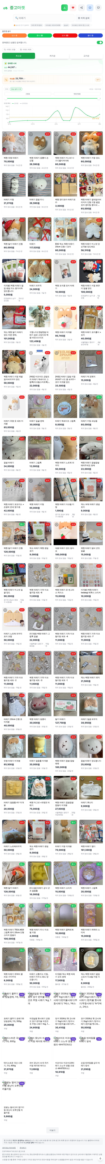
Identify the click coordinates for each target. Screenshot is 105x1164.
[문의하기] (98, 7)
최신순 (18, 56)
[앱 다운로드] (64, 7)
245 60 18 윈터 (36, 25)
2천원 (28, 94)
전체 (6, 89)
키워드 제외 (27, 50)
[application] (52, 116)
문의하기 (23, 1148)
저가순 (52, 56)
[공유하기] (81, 7)
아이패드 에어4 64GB (53, 25)
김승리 (66, 25)
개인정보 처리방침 (9, 1148)
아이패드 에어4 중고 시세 (80, 25)
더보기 (52, 1130)
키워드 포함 (11, 50)
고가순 (86, 56)
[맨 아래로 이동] (100, 1158)
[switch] (100, 42)
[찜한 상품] (73, 7)
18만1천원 (77, 94)
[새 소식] (90, 7)
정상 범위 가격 (16, 89)
